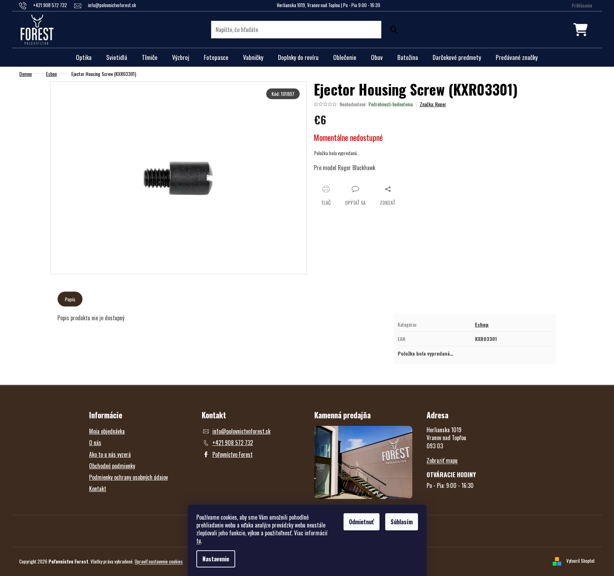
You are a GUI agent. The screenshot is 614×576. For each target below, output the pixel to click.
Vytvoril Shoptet (580, 560)
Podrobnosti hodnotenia (390, 104)
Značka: (433, 104)
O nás (95, 443)
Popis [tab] (70, 299)
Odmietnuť (361, 522)
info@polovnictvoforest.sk (241, 431)
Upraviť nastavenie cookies (159, 561)
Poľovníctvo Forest (232, 454)
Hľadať (392, 30)
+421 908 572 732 (232, 443)
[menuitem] (84, 57)
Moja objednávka (107, 431)
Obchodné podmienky (112, 466)
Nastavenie (215, 559)
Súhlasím (402, 522)
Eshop (482, 324)
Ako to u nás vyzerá (110, 454)
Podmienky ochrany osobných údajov (128, 477)
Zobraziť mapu (442, 460)
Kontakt (97, 489)
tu (198, 540)
